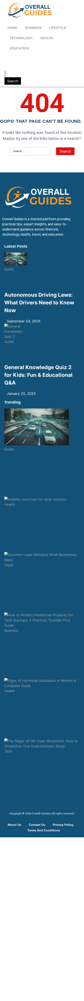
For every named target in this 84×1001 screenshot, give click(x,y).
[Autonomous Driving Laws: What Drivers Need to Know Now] (15, 260)
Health (46, 38)
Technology (21, 38)
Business (33, 28)
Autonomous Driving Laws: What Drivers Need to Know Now (39, 302)
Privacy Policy (63, 824)
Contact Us (37, 824)
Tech (8, 751)
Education (19, 48)
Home (12, 28)
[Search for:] (5, 73)
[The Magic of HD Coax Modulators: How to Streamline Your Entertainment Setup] (42, 743)
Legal (8, 565)
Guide (9, 269)
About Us (14, 824)
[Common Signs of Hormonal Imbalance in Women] (42, 683)
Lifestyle (57, 28)
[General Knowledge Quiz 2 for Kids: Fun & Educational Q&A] (15, 331)
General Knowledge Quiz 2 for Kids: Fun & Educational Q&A (38, 375)
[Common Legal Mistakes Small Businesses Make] (42, 557)
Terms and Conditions (43, 830)
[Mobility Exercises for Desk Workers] (42, 499)
